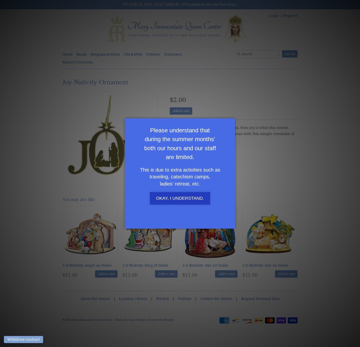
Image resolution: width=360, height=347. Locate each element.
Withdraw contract (23, 339)
